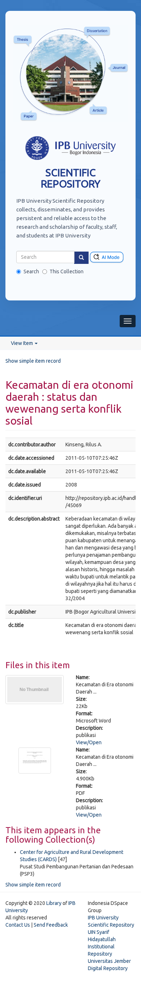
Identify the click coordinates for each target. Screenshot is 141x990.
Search (31, 271)
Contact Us (17, 925)
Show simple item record (33, 361)
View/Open (89, 742)
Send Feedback (51, 925)
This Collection (67, 271)
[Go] (81, 258)
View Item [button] (22, 343)
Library (53, 903)
